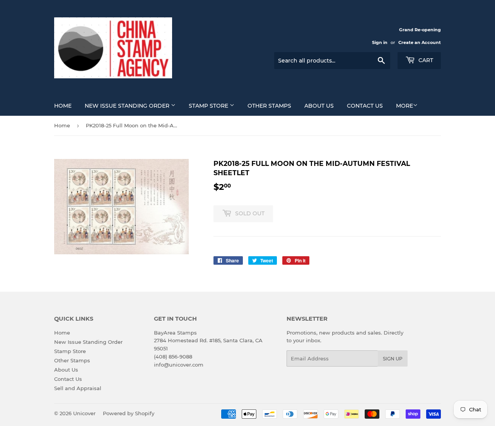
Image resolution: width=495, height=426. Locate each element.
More (404, 105)
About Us (319, 105)
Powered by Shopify (128, 413)
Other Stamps (269, 105)
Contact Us (365, 105)
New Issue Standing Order (128, 105)
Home (63, 105)
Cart (425, 60)
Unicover (84, 413)
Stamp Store (209, 105)
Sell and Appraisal (77, 388)
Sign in (379, 42)
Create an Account (419, 42)
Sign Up (393, 359)
